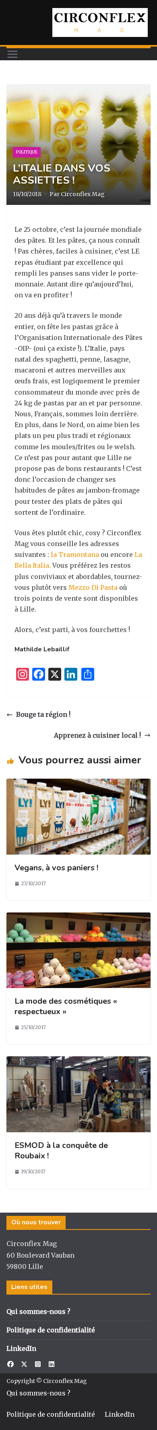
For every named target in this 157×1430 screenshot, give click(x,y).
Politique (26, 152)
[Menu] (12, 54)
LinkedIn (21, 1348)
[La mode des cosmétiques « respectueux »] (78, 918)
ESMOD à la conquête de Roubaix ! (61, 1150)
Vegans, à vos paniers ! (56, 867)
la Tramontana (75, 554)
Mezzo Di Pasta (93, 587)
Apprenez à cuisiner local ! (97, 735)
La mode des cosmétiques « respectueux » (65, 1006)
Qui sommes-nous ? (38, 1311)
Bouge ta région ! (43, 714)
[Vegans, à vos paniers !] (78, 784)
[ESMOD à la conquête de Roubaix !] (78, 1062)
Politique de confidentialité (50, 1330)
